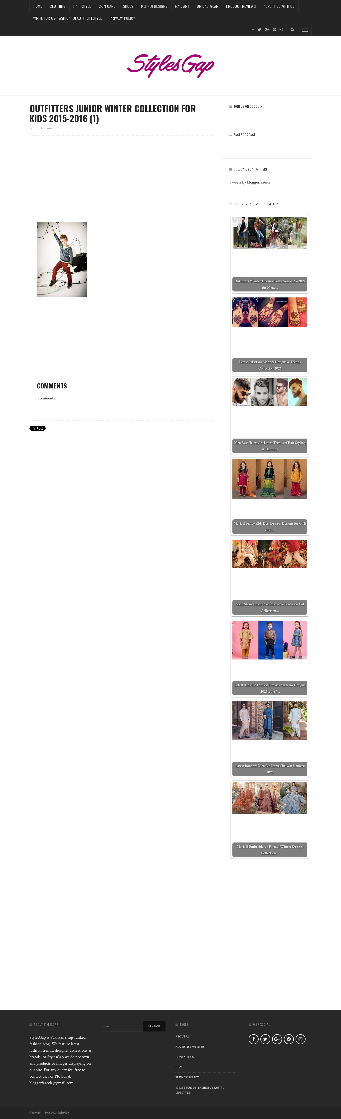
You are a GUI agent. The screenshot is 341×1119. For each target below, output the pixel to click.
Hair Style (82, 6)
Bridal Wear (207, 6)
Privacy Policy (122, 18)
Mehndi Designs (154, 6)
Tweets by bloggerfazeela (249, 182)
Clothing (58, 6)
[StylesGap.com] (170, 64)
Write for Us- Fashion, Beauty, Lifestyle (67, 18)
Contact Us (184, 1057)
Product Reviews (241, 6)
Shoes (128, 6)
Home (37, 6)
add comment (47, 128)
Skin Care (107, 6)
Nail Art (182, 6)
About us (182, 1036)
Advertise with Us (279, 6)
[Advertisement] (122, 183)
